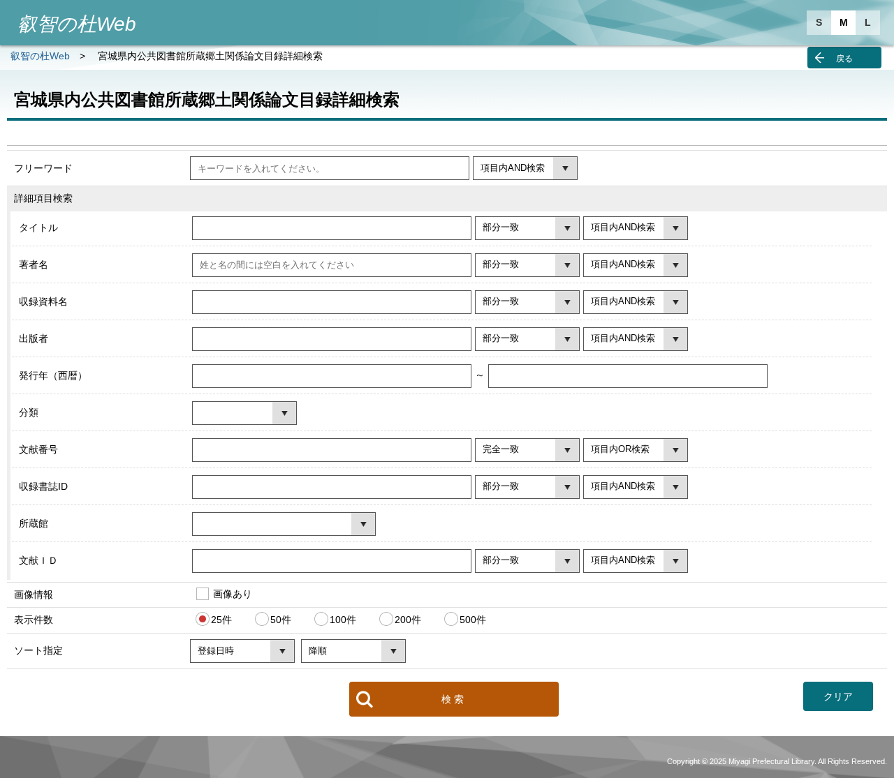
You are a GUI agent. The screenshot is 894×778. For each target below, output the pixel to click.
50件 (280, 619)
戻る (844, 58)
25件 (221, 619)
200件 (408, 619)
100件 (343, 619)
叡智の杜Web (40, 55)
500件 (473, 619)
